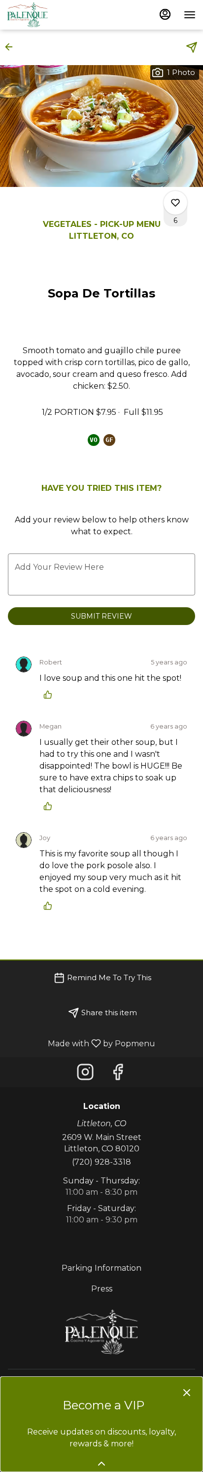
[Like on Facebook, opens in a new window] (118, 1074)
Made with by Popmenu (81, 1043)
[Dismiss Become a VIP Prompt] (187, 1392)
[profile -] (165, 14)
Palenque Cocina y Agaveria (101, 1332)
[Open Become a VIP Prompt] (101, 1464)
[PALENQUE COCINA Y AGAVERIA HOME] (51, 14)
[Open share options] (191, 47)
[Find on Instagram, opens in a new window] (85, 1074)
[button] (12, 46)
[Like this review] (50, 694)
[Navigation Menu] (190, 14)
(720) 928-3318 (101, 1162)
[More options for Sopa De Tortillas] (175, 203)
